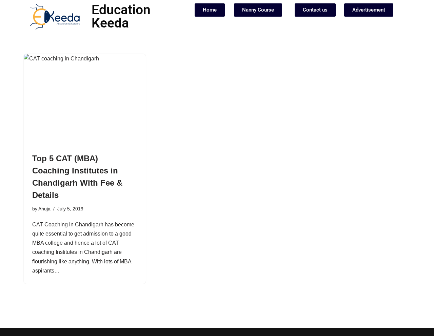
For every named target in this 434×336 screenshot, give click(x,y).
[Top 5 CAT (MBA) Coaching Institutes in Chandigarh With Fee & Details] (85, 100)
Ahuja (44, 208)
